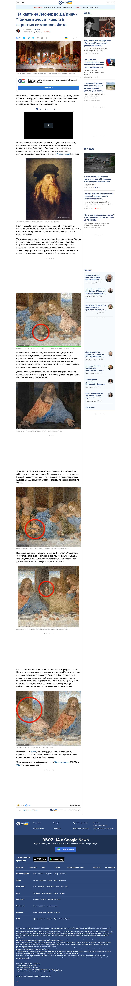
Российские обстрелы (90, 7)
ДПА (57, 886)
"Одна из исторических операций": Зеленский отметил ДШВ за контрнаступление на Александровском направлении (98, 196)
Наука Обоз (36, 29)
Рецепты (36, 899)
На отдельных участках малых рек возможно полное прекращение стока (94, 96)
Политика (33, 867)
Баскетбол (43, 880)
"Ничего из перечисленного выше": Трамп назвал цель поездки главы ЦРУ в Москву (99, 217)
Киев (34, 874)
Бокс (55, 880)
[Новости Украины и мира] (53, 811)
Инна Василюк (27, 29)
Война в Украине (49, 7)
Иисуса (60, 154)
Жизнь (57, 867)
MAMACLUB (51, 912)
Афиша (35, 919)
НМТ (66, 886)
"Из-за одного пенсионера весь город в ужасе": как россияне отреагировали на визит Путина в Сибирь (94, 63)
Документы (57, 828)
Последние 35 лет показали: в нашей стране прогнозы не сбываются (93, 277)
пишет (67, 154)
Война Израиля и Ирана (65, 7)
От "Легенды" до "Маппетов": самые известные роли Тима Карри (95, 49)
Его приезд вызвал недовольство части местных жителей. (94, 72)
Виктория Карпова (90, 401)
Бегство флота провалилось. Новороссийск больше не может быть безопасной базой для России (95, 382)
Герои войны (37, 7)
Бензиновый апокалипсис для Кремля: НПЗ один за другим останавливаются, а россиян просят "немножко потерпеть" (95, 291)
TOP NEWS (89, 149)
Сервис (62, 893)
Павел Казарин (89, 283)
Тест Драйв (36, 893)
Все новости (110, 867)
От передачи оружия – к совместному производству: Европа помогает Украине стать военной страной (94, 368)
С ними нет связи (89, 185)
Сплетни (42, 919)
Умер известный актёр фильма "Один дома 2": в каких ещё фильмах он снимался (97, 43)
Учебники (41, 886)
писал (33, 752)
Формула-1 (62, 880)
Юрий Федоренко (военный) (93, 296)
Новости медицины (39, 912)
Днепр (56, 874)
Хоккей (50, 880)
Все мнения (89, 407)
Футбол (35, 880)
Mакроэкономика (52, 906)
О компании (37, 823)
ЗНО (62, 886)
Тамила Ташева (90, 387)
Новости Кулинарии (54, 899)
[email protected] (40, 971)
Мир (43, 867)
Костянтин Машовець (91, 313)
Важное (87, 13)
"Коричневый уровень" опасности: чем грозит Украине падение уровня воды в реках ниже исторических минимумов (94, 87)
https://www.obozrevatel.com (84, 928)
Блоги (82, 867)
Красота (49, 919)
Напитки (43, 899)
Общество (96, 867)
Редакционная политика (30, 810)
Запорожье (48, 874)
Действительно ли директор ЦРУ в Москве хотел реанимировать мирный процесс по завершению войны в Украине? (94, 354)
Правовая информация (80, 823)
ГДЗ (34, 886)
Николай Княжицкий (91, 359)
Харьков (40, 874)
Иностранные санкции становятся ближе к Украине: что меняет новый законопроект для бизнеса (95, 395)
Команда (56, 823)
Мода (55, 919)
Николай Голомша (90, 373)
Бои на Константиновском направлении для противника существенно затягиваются (95, 307)
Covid (58, 912)
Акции (56, 893)
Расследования (73, 867)
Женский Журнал (64, 919)
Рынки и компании (39, 906)
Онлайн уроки (50, 886)
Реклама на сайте (38, 828)
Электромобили (47, 893)
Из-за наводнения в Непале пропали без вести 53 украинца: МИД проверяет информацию (97, 179)
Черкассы (63, 874)
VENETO (78, 7)
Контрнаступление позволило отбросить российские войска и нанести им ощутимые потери (98, 204)
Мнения (87, 270)
